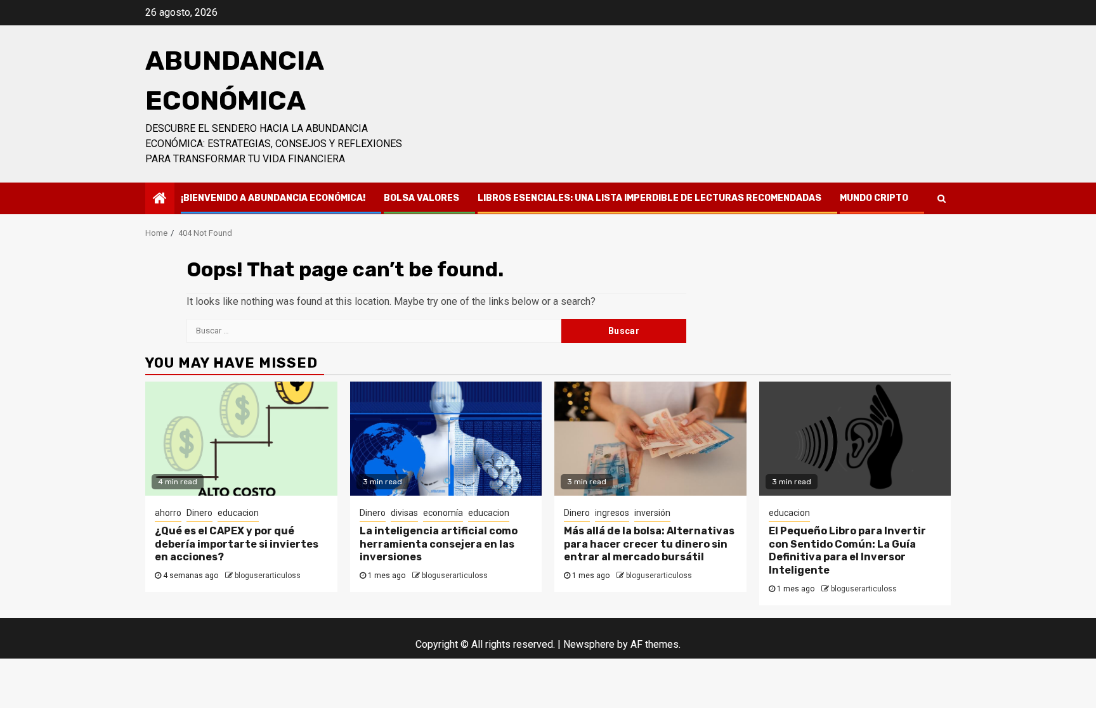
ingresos (612, 513)
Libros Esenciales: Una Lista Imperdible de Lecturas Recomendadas (649, 198)
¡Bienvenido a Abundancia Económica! (273, 198)
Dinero (199, 513)
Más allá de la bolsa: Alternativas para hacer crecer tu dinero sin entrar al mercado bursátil (649, 544)
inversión (652, 513)
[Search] (941, 198)
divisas (404, 513)
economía (443, 513)
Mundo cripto (874, 198)
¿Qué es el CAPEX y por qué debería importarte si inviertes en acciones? (236, 544)
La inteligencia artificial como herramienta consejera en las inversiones (439, 544)
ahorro (168, 513)
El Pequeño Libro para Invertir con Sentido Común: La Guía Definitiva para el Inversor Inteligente (847, 550)
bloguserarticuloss (268, 575)
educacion (238, 513)
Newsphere (589, 644)
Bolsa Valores (421, 198)
